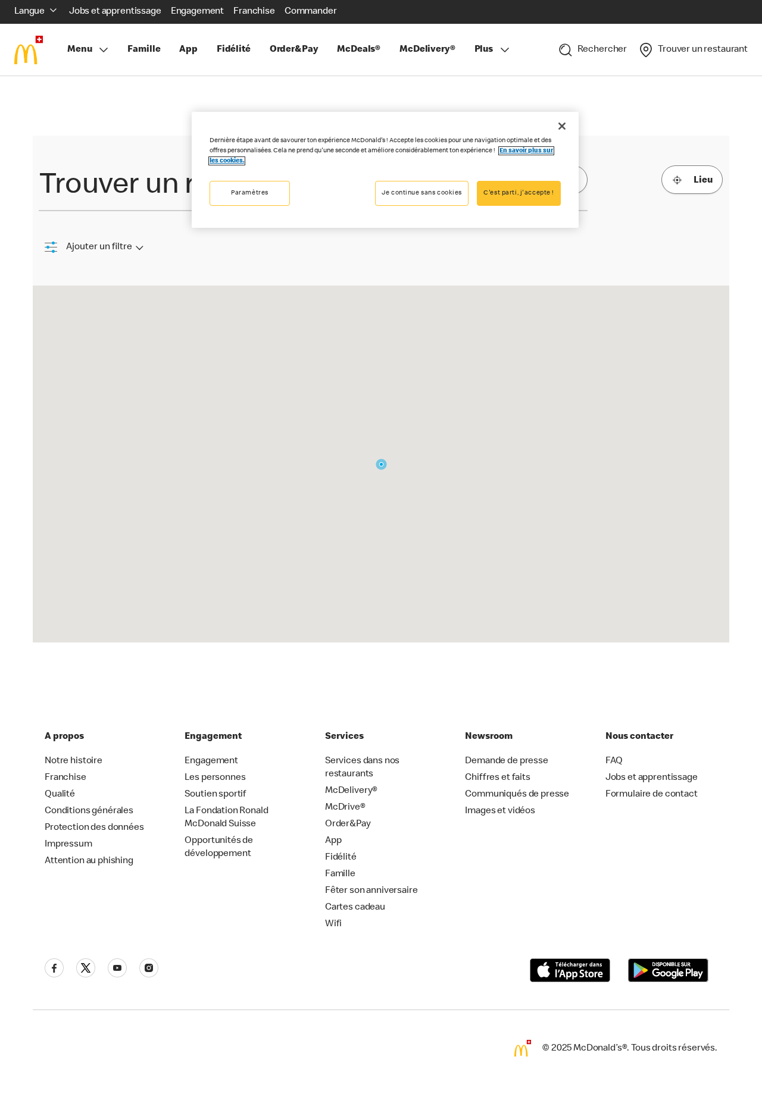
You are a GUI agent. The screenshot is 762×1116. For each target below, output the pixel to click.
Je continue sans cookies (422, 193)
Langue (29, 12)
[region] (385, 170)
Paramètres (249, 193)
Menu (79, 50)
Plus (483, 50)
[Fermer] (562, 126)
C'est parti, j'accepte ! (518, 193)
